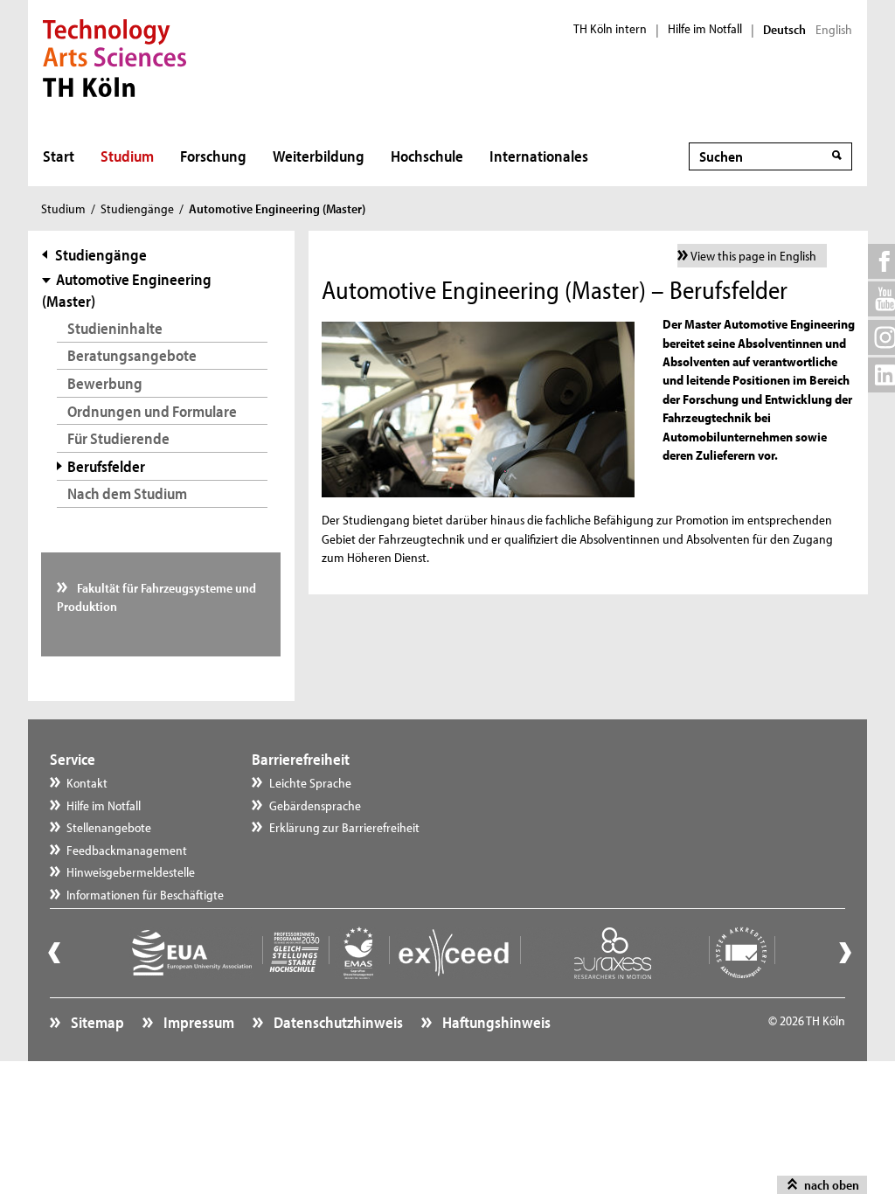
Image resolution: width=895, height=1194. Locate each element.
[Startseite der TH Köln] (115, 56)
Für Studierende (118, 438)
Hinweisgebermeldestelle (130, 872)
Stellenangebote (108, 827)
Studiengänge (137, 208)
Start (58, 156)
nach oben (831, 1185)
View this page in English (753, 255)
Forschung (213, 156)
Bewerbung (104, 383)
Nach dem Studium (127, 493)
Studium (127, 156)
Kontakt (87, 782)
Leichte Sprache (310, 782)
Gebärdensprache (315, 805)
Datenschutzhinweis (337, 1022)
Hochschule (427, 156)
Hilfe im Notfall (705, 28)
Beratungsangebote (132, 355)
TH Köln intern (610, 28)
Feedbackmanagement (126, 850)
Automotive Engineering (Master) (126, 290)
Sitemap (96, 1022)
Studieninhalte (115, 328)
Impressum (197, 1022)
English (833, 29)
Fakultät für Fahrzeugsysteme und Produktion (156, 597)
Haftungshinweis (495, 1022)
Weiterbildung (318, 156)
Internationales (538, 156)
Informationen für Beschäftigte (145, 894)
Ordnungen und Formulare (152, 411)
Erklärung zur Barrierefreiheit (344, 827)
